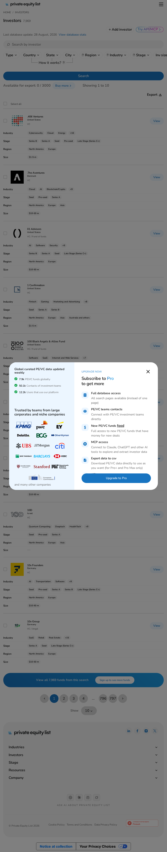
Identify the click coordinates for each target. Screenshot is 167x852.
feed (120, 425)
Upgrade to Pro (116, 478)
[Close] (148, 371)
